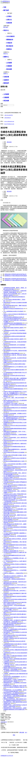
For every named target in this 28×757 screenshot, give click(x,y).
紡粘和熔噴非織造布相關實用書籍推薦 (13, 388)
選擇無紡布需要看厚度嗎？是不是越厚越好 (14, 344)
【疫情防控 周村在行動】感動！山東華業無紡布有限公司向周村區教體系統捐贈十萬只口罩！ (15, 380)
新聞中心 (6, 56)
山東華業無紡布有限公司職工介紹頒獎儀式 (14, 330)
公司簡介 (9, 16)
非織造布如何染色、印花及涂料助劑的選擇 (14, 605)
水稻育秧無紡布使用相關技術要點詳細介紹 (14, 446)
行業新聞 (9, 66)
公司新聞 (9, 62)
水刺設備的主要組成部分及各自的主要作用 (14, 641)
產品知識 (9, 69)
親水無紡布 (9, 46)
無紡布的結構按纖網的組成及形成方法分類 (14, 555)
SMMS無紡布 (10, 36)
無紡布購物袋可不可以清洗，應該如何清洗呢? (15, 350)
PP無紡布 (9, 42)
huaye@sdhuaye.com (9, 123)
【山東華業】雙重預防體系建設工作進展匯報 (14, 670)
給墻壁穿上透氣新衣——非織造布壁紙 (13, 573)
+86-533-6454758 (8, 115)
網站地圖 (21, 732)
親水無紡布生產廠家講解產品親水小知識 (13, 461)
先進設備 (9, 22)
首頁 (4, 7)
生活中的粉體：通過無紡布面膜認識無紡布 (14, 579)
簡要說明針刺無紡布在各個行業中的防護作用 (14, 410)
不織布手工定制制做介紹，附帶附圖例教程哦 (14, 536)
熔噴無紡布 (9, 39)
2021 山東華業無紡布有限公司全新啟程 (13, 311)
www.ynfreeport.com (9, 121)
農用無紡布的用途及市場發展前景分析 (13, 308)
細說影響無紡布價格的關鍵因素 (11, 353)
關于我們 (6, 10)
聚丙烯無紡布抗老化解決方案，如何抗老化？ (14, 590)
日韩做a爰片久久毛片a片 (7, 755)
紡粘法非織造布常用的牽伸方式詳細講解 (13, 452)
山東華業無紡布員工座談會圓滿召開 (12, 323)
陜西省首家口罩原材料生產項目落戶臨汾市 (14, 375)
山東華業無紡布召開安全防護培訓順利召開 (14, 336)
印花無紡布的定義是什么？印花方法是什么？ (14, 584)
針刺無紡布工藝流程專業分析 (11, 550)
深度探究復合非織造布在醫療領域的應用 (13, 369)
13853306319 (7, 117)
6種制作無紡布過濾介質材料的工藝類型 (13, 327)
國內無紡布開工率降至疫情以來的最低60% (14, 296)
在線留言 (6, 80)
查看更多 (9, 49)
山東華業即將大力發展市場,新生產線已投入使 (15, 647)
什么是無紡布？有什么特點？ (11, 403)
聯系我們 (6, 83)
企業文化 (9, 19)
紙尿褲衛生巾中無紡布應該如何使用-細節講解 (15, 405)
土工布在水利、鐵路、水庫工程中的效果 (13, 397)
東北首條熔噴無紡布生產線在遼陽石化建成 (14, 364)
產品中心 (6, 30)
